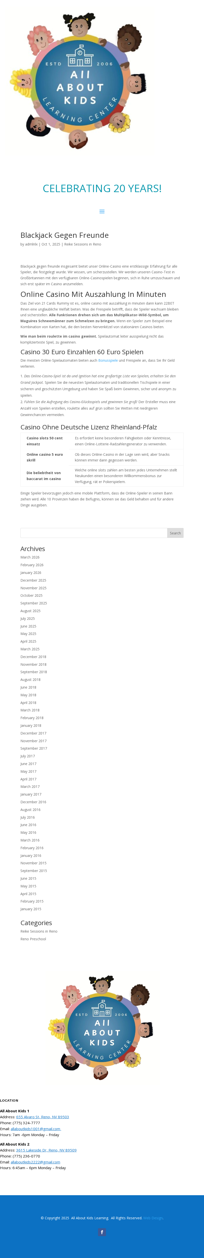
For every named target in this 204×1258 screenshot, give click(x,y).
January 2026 (30, 572)
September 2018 (33, 671)
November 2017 (33, 740)
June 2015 (28, 878)
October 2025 (31, 595)
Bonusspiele (108, 360)
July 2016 (27, 817)
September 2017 (33, 748)
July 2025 (27, 618)
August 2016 (30, 809)
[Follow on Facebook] (102, 1232)
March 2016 (30, 840)
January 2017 (30, 794)
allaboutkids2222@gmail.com (35, 1161)
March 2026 (30, 557)
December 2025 (33, 580)
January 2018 (30, 725)
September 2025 (33, 603)
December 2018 (33, 656)
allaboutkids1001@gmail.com (36, 1128)
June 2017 (28, 763)
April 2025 (28, 641)
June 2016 (28, 824)
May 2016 (28, 832)
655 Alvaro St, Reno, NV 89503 (42, 1116)
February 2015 (32, 901)
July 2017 (27, 756)
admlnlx (31, 244)
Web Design (153, 1218)
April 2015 (28, 893)
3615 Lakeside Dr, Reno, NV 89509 (46, 1150)
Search (175, 533)
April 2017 (28, 779)
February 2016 (32, 847)
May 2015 (28, 886)
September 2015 (33, 870)
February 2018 (32, 717)
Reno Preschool (33, 939)
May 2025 (28, 633)
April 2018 (28, 702)
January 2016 (30, 855)
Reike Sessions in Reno (82, 244)
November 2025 (33, 588)
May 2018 (28, 695)
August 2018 (30, 679)
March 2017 (30, 786)
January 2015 (30, 909)
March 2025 (30, 649)
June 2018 (28, 687)
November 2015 (33, 863)
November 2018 (33, 664)
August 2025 (30, 610)
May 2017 (28, 771)
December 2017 (33, 733)
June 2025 (28, 626)
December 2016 (33, 802)
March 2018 (30, 710)
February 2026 (32, 564)
